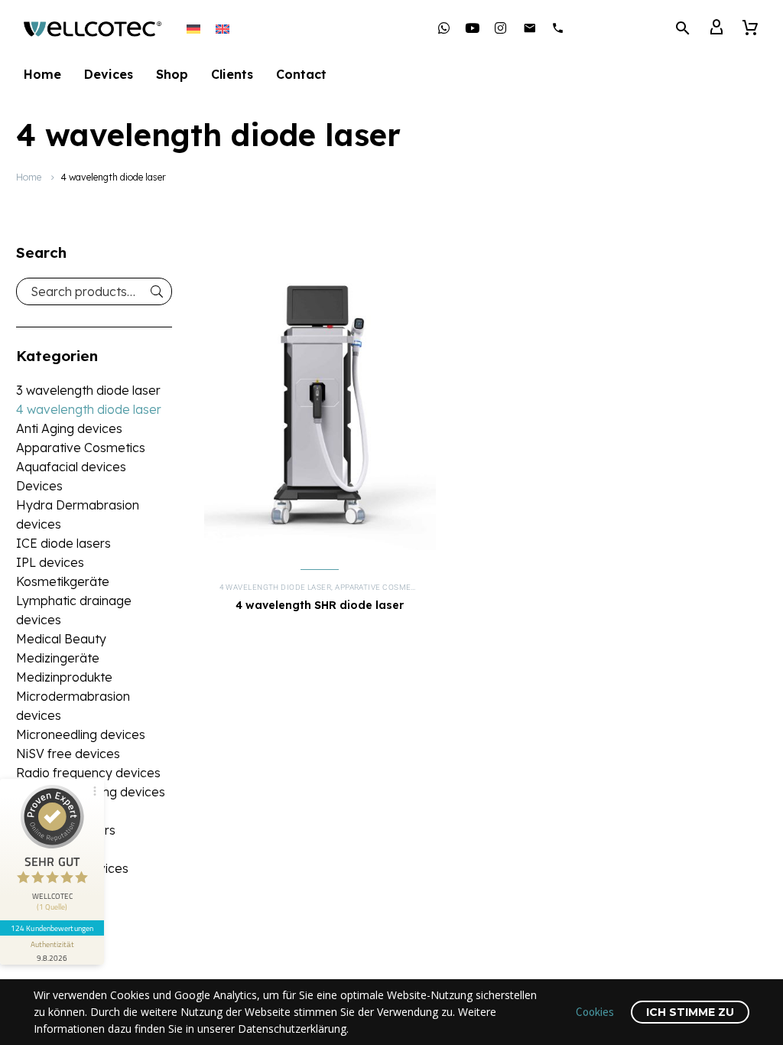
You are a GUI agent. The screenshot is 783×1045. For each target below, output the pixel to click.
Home (42, 74)
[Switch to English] (222, 28)
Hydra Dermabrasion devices (77, 514)
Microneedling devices (80, 734)
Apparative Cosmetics (80, 447)
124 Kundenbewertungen (52, 928)
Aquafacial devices (71, 466)
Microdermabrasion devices (73, 706)
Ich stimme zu (690, 1012)
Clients (232, 74)
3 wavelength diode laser (88, 390)
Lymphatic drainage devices (74, 610)
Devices (108, 74)
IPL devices (50, 562)
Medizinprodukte (64, 677)
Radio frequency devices (88, 772)
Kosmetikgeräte (62, 581)
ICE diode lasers (63, 543)
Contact (301, 74)
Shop (172, 74)
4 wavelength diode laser (88, 409)
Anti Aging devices (69, 428)
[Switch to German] (193, 28)
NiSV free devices (68, 753)
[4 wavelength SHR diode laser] (320, 405)
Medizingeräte (57, 658)
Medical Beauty (61, 638)
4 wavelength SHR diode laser (320, 605)
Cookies (595, 1011)
